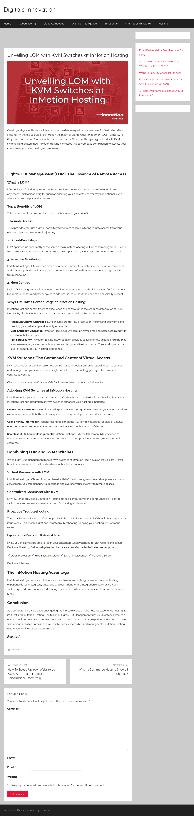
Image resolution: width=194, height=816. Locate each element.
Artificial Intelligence (84, 23)
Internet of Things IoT (138, 23)
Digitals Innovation (30, 9)
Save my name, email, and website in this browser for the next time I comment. (58, 785)
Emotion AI (111, 23)
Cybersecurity (27, 23)
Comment (14, 708)
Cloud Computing (54, 23)
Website (12, 776)
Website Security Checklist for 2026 (160, 72)
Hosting (163, 23)
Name (11, 757)
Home (7, 23)
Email (11, 767)
